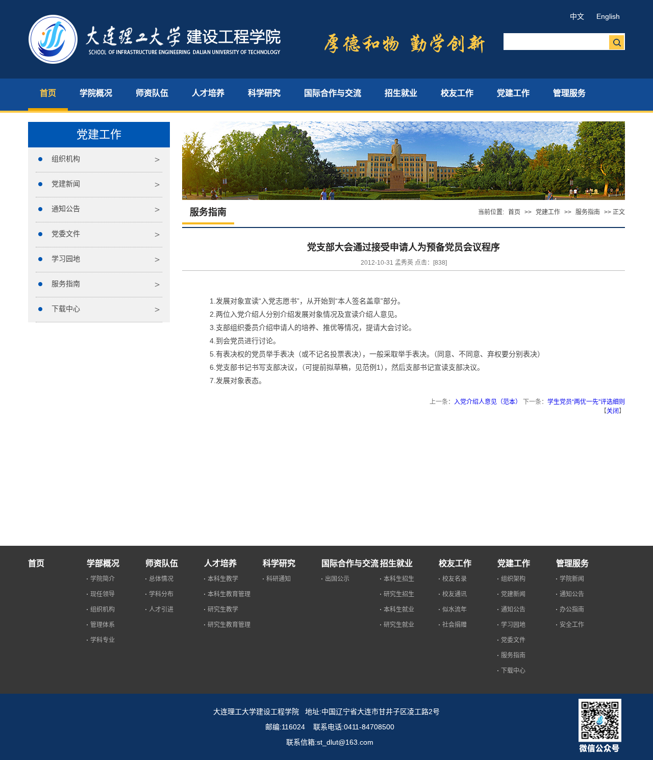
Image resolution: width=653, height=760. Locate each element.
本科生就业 (399, 609)
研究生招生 (399, 594)
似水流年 (454, 609)
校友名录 (454, 578)
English (608, 16)
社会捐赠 (454, 624)
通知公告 (66, 209)
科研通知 (278, 578)
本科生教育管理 (229, 594)
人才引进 (161, 609)
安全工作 (572, 624)
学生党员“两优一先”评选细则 (586, 402)
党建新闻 (66, 184)
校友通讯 (454, 594)
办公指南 (572, 609)
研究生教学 (223, 609)
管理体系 (102, 624)
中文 (577, 16)
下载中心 (66, 309)
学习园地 (66, 259)
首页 (514, 212)
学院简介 (102, 578)
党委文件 (66, 234)
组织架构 (513, 578)
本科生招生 (399, 578)
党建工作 (548, 212)
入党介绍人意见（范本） (487, 402)
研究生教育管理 (229, 624)
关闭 (613, 411)
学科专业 (102, 640)
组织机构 (66, 159)
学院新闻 (572, 578)
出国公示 (337, 578)
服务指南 (66, 284)
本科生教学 (223, 578)
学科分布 (161, 594)
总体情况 (161, 578)
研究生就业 (399, 624)
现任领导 (102, 594)
